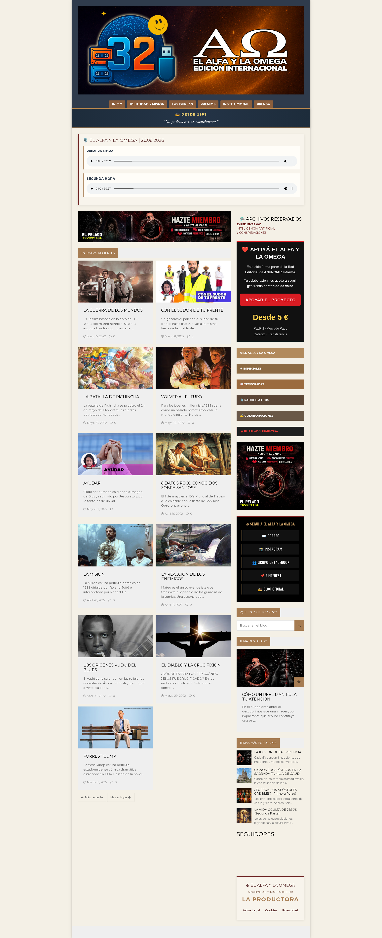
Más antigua (119, 797)
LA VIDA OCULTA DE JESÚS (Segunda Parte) (275, 811)
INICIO (117, 104)
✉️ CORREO (271, 535)
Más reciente (93, 797)
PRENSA (263, 104)
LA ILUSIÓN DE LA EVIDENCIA (277, 752)
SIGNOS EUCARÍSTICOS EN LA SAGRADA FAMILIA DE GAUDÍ (277, 771)
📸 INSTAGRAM (270, 549)
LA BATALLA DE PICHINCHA (111, 396)
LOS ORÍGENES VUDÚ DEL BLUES (109, 667)
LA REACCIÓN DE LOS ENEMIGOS (183, 576)
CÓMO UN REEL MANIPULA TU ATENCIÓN (269, 697)
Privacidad (290, 910)
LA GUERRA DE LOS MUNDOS (113, 310)
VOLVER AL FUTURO (181, 396)
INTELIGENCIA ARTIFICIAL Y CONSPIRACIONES (256, 228)
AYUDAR (91, 483)
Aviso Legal (251, 910)
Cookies (271, 910)
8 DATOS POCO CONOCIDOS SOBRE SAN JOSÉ (189, 485)
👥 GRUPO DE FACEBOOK (270, 562)
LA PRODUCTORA (270, 899)
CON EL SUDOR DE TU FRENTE (192, 310)
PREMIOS (208, 104)
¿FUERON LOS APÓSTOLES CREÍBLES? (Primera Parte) (275, 791)
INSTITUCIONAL (236, 104)
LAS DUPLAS (182, 104)
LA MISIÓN (93, 574)
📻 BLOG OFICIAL (271, 589)
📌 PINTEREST (270, 575)
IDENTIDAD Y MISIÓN (147, 104)
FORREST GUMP (99, 756)
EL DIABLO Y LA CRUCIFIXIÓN (190, 665)
